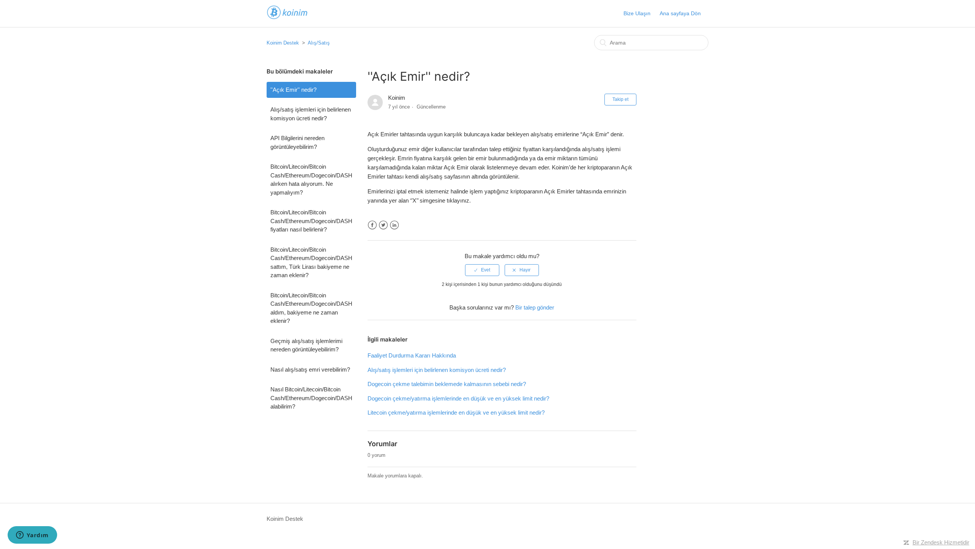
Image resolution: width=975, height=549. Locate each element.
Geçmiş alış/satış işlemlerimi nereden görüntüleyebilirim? (306, 345)
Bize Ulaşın (637, 13)
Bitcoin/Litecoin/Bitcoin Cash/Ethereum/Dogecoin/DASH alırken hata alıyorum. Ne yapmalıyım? (311, 179)
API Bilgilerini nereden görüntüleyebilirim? (297, 142)
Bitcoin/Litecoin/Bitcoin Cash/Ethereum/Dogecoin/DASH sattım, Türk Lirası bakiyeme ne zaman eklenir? (311, 262)
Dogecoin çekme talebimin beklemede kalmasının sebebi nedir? (447, 384)
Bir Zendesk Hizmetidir (941, 542)
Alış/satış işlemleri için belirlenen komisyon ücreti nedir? (310, 113)
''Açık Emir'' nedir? (293, 89)
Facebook (372, 225)
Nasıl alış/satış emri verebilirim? (310, 369)
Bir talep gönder (534, 307)
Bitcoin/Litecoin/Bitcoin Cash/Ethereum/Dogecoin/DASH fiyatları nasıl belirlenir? (311, 221)
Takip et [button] (620, 99)
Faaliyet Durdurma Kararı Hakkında (412, 355)
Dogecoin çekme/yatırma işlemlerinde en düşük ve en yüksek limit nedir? (458, 398)
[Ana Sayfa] (287, 17)
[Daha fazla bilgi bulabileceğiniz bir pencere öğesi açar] (32, 535)
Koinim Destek (283, 43)
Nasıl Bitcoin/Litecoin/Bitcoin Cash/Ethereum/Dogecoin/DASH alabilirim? (311, 398)
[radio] (482, 270)
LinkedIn (394, 225)
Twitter (383, 225)
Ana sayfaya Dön (680, 13)
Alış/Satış (319, 43)
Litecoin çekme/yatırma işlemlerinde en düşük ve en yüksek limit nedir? (456, 412)
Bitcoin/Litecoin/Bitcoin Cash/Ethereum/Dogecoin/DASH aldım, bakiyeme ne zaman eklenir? (311, 308)
